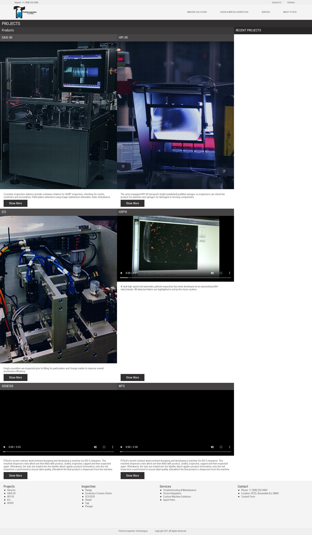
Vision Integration (172, 493)
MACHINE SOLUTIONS (197, 12)
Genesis (11, 490)
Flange (88, 490)
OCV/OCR (90, 496)
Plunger (89, 506)
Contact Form (248, 496)
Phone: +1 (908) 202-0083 (254, 490)
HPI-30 (10, 496)
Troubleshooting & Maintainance (179, 490)
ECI (8, 499)
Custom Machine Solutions (177, 496)
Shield (88, 499)
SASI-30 (11, 493)
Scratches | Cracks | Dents (98, 493)
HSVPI (10, 503)
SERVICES (266, 12)
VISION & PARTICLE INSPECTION (234, 12)
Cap (87, 503)
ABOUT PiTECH (290, 12)
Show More (15, 203)
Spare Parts (169, 499)
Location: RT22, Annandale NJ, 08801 (260, 493)
